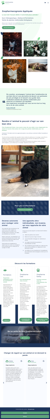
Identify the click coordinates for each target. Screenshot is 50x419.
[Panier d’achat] (45, 2)
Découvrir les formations (25, 263)
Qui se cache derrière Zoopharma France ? (25, 331)
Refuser (25, 416)
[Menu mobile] (48, 2)
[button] (3, 383)
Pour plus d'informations (25, 206)
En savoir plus (31, 409)
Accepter (25, 412)
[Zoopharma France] (7, 2)
